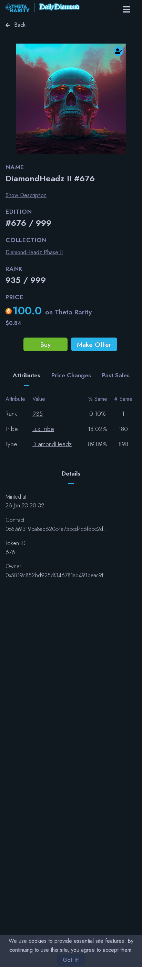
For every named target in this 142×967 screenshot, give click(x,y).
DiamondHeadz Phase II (34, 252)
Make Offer (94, 344)
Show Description (26, 195)
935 (37, 413)
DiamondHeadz (52, 444)
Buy (45, 344)
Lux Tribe (43, 428)
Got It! (71, 960)
